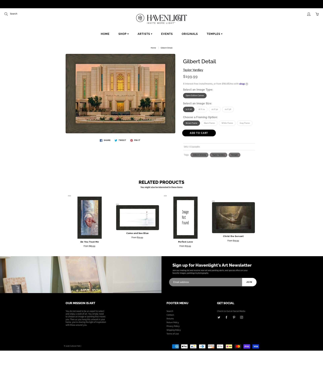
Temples (214, 34)
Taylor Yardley (193, 70)
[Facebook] (226, 317)
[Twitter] (219, 317)
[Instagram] (241, 317)
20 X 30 (214, 109)
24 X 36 (228, 109)
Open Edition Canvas (195, 95)
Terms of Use (173, 334)
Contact (170, 315)
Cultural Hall (75, 346)
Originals (190, 34)
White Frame (227, 123)
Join (249, 282)
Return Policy (173, 322)
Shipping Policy (174, 330)
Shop (122, 34)
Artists (144, 34)
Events (167, 34)
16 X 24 (202, 109)
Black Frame (209, 123)
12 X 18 (189, 109)
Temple (234, 155)
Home (105, 34)
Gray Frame (245, 123)
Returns (170, 318)
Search (170, 311)
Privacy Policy (173, 326)
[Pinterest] (234, 317)
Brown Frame (191, 123)
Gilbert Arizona (199, 155)
